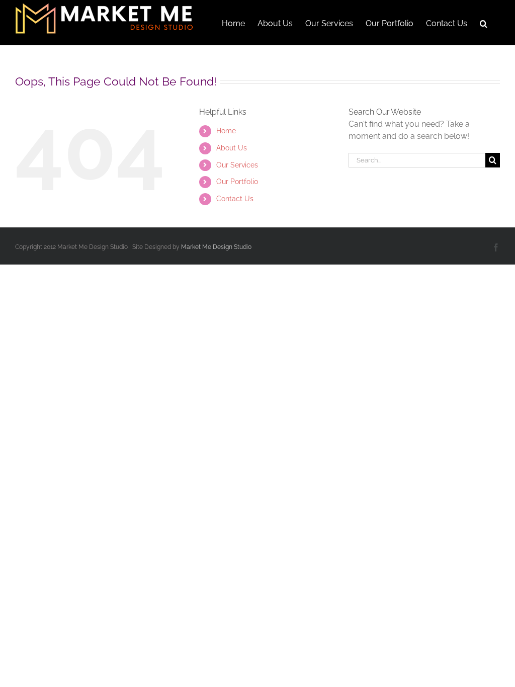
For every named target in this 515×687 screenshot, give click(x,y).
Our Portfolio (237, 182)
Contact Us (234, 199)
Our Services (237, 165)
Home (226, 131)
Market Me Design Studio (216, 246)
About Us (231, 148)
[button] (483, 22)
